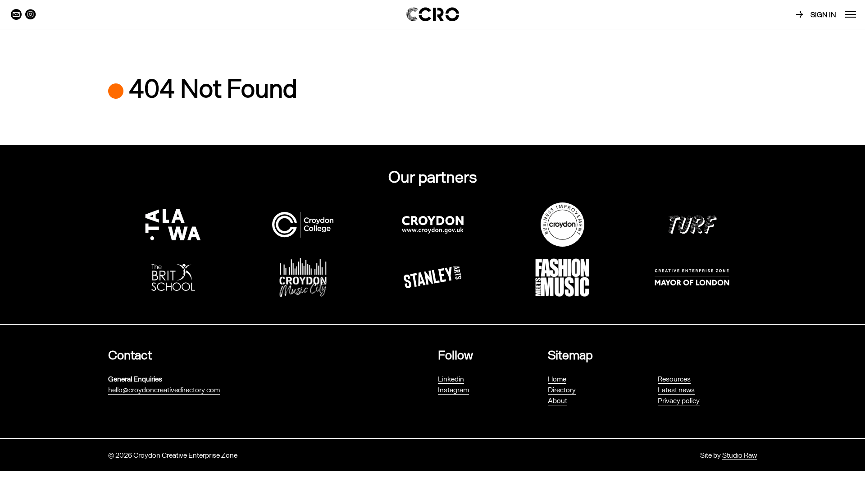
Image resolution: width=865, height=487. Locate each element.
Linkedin (451, 378)
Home (557, 378)
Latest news (676, 389)
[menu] (850, 14)
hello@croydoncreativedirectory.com (164, 389)
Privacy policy (679, 400)
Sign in (823, 14)
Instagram (453, 389)
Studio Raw (739, 454)
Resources (674, 378)
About (557, 400)
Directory (562, 389)
